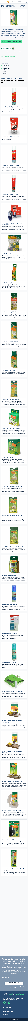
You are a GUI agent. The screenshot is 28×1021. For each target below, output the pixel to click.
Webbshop (3, 59)
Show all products (14, 52)
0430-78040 (6, 65)
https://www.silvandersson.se (8, 56)
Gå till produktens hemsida (11, 41)
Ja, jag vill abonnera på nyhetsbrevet (14, 983)
